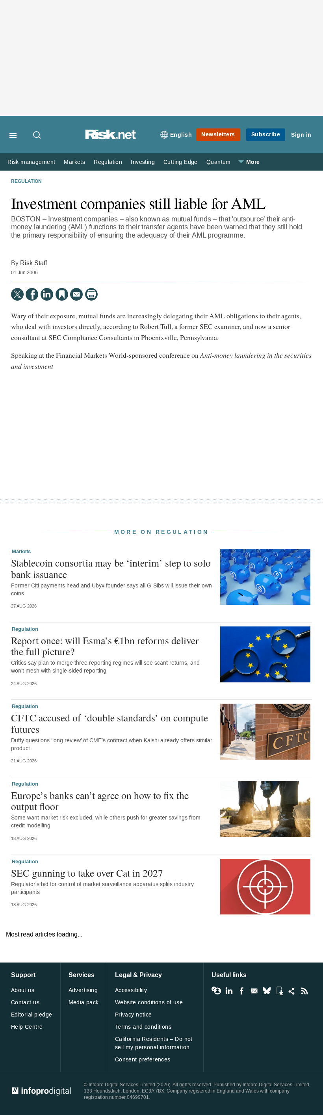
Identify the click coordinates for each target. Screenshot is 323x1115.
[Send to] (76, 294)
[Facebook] (32, 294)
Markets (74, 162)
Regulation (108, 162)
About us (22, 990)
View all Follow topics (216, 991)
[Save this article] (62, 294)
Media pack (84, 1002)
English (181, 135)
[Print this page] (91, 294)
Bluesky (266, 991)
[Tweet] (17, 294)
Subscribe (265, 134)
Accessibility (131, 990)
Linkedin (229, 991)
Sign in (301, 135)
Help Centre (27, 1027)
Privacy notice (133, 1014)
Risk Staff (33, 263)
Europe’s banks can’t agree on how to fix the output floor (100, 801)
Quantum (218, 162)
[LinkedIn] (47, 294)
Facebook (241, 991)
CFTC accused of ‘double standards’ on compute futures (109, 723)
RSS (304, 991)
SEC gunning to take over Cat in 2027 (87, 872)
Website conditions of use (149, 1002)
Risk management (31, 162)
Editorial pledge (31, 1014)
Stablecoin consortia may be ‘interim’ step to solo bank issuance (111, 568)
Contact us (25, 1002)
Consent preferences (143, 1059)
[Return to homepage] (110, 137)
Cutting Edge (180, 162)
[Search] (37, 135)
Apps (279, 991)
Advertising (83, 990)
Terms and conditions (143, 1027)
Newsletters (218, 134)
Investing (143, 162)
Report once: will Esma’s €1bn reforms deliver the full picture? (105, 646)
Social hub (292, 991)
